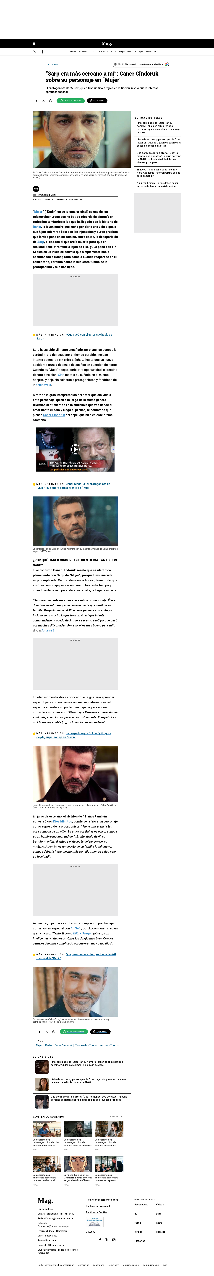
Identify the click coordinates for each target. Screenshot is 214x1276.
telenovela (43, 385)
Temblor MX (151, 52)
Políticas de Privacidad (98, 1206)
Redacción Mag (47, 194)
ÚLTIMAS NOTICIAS (148, 118)
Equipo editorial (45, 1209)
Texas (93, 52)
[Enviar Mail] (35, 195)
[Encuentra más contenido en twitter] (43, 101)
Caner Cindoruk (54, 415)
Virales (138, 1231)
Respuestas (141, 1204)
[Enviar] (34, 52)
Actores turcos (109, 1045)
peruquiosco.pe (151, 1265)
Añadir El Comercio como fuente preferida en (141, 64)
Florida (73, 52)
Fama (137, 1222)
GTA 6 (113, 52)
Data (159, 1213)
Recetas (160, 1231)
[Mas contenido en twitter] (107, 1239)
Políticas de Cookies (96, 1212)
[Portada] (45, 1206)
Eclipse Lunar (125, 52)
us (135, 1213)
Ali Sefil (76, 928)
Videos (160, 1204)
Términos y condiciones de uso (102, 1200)
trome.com (114, 1265)
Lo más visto (43, 1057)
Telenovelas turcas (86, 1045)
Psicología (138, 52)
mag (165, 1265)
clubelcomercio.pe (65, 1265)
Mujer (39, 1045)
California (83, 52)
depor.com (98, 1265)
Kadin (48, 1045)
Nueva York (103, 52)
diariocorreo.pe (131, 1265)
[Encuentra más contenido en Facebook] (36, 101)
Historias (139, 1240)
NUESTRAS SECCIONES (144, 1200)
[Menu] (36, 43)
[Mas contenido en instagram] (113, 1239)
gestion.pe (83, 1265)
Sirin (61, 375)
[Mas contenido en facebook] (100, 1239)
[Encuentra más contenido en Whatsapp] (50, 101)
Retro (159, 1222)
